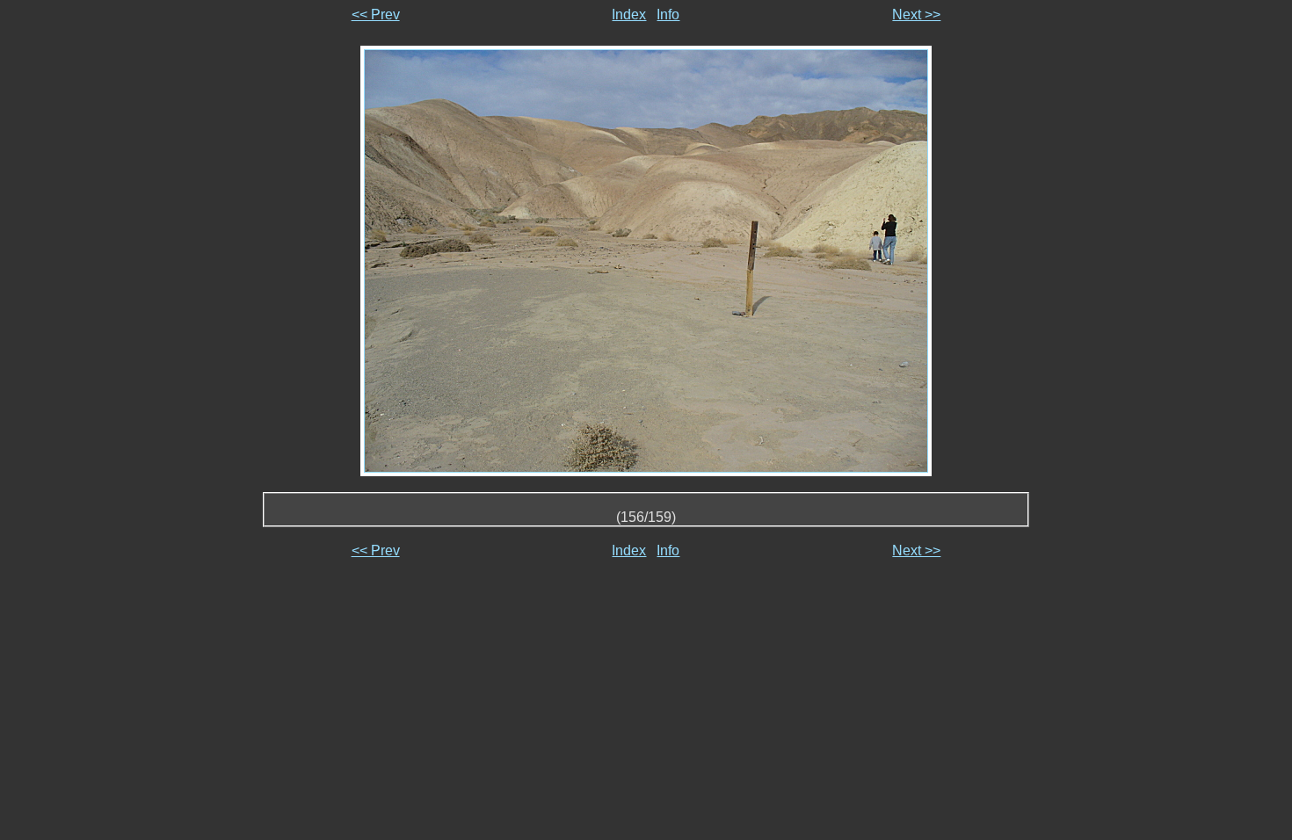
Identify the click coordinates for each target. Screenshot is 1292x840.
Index (629, 14)
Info (668, 14)
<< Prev (376, 14)
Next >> (916, 14)
